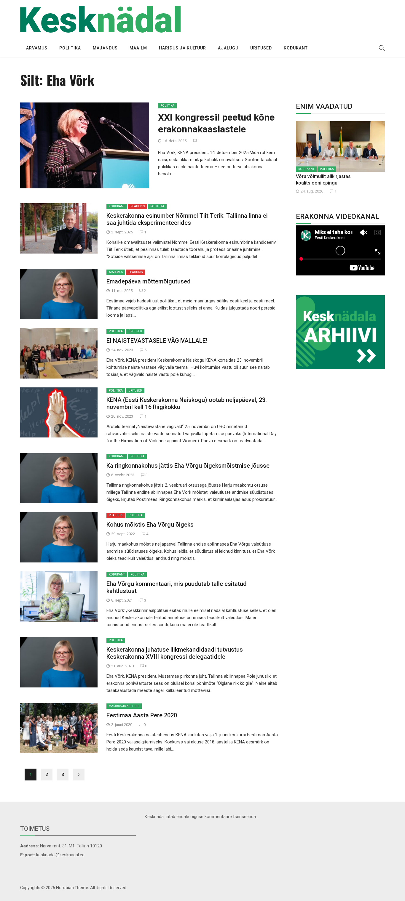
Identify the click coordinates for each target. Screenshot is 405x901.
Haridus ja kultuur (182, 48)
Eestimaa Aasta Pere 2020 (141, 715)
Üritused (261, 48)
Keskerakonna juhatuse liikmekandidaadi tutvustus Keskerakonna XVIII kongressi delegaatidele (174, 653)
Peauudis (137, 206)
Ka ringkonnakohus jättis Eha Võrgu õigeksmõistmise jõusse (188, 465)
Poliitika (70, 48)
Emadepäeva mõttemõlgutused (148, 281)
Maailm (138, 48)
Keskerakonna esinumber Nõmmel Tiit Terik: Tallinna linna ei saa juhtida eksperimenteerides (187, 219)
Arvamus (36, 48)
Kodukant (296, 48)
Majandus (105, 48)
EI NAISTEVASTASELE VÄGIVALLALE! (157, 340)
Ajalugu (228, 48)
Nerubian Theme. (72, 887)
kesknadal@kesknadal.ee (60, 854)
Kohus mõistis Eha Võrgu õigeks (150, 524)
